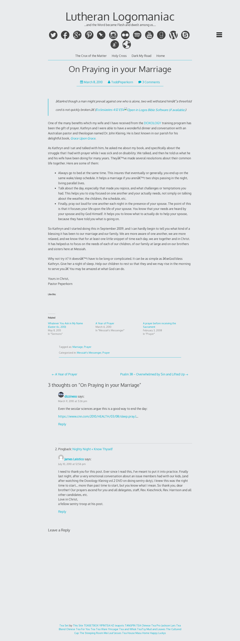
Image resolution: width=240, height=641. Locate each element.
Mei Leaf (108, 633)
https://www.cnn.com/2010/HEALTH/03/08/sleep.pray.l (97, 416)
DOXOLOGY (152, 123)
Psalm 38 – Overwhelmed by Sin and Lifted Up (152, 374)
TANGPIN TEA (133, 625)
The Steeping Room (91, 633)
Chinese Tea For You (78, 629)
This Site (78, 625)
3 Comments (151, 82)
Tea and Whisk (127, 629)
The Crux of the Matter (91, 56)
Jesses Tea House (124, 633)
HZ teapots (117, 625)
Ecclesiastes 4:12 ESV (110, 110)
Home (160, 56)
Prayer (87, 346)
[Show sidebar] (219, 35)
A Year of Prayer (105, 323)
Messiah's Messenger (89, 352)
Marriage (78, 346)
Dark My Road (141, 56)
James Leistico (74, 459)
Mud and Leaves (156, 629)
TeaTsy (141, 629)
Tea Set (64, 625)
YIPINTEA (104, 625)
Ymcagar (113, 629)
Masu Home (142, 633)
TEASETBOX (91, 625)
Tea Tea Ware (99, 629)
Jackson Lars (168, 625)
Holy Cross (119, 56)
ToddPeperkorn (122, 82)
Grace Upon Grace (82, 138)
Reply (62, 424)
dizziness (70, 396)
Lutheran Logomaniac (120, 16)
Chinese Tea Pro (151, 625)
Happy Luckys (158, 633)
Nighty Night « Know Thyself (92, 449)
